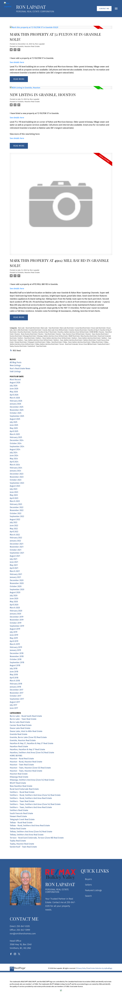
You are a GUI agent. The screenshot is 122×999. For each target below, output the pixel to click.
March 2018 (15, 681)
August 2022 (15, 519)
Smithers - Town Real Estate (22, 801)
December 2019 (16, 617)
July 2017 (13, 705)
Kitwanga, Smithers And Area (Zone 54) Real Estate (52, 336)
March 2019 (15, 644)
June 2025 (14, 425)
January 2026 (15, 404)
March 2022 (15, 535)
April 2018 (14, 678)
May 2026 (14, 392)
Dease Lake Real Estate (98, 328)
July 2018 (13, 668)
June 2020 (14, 598)
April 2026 (14, 395)
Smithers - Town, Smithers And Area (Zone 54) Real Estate (35, 340)
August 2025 (15, 419)
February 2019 (16, 647)
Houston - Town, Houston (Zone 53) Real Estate (70, 334)
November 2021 (16, 547)
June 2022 (14, 525)
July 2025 (13, 422)
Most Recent (15, 379)
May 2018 (14, 674)
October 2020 (15, 586)
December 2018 (16, 653)
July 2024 (13, 452)
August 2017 (15, 702)
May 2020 (14, 601)
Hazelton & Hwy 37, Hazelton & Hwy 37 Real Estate (31, 743)
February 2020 (16, 611)
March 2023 (15, 501)
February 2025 (16, 437)
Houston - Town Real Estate (46, 334)
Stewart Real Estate (21, 342)
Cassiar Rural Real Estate (82, 328)
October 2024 (15, 443)
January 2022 (15, 541)
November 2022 (16, 510)
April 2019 (14, 641)
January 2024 (15, 471)
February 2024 (16, 468)
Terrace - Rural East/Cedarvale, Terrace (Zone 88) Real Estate (78, 344)
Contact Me (104, 8)
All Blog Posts (15, 362)
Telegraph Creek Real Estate (37, 342)
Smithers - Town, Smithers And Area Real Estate (68, 340)
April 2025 (14, 431)
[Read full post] (61, 29)
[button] (104, 8)
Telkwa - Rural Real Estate (54, 342)
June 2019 (14, 635)
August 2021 (15, 556)
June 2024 (14, 455)
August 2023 (15, 486)
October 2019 (15, 623)
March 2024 (15, 465)
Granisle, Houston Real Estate (28, 46)
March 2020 (15, 608)
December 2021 (16, 544)
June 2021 (14, 562)
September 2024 (17, 446)
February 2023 (16, 504)
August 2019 (15, 629)
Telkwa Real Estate (97, 342)
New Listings (15, 365)
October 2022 (15, 513)
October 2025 (15, 413)
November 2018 (16, 656)
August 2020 (15, 592)
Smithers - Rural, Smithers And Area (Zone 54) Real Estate (53, 338)
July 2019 (13, 632)
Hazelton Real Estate (24, 332)
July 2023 (13, 489)
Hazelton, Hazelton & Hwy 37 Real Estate (44, 332)
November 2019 (16, 620)
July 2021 (13, 559)
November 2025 (16, 410)
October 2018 (15, 659)
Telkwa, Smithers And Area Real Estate (47, 344)
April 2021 (14, 568)
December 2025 (16, 407)
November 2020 (17, 583)
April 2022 (14, 531)
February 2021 (16, 574)
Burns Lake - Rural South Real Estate (29, 328)
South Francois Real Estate (21, 813)
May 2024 (14, 458)
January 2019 (15, 650)
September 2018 (17, 662)
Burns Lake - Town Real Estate (50, 328)
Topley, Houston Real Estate (18, 346)
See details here (17, 62)
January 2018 (15, 687)
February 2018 (16, 684)
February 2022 (16, 538)
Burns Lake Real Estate (67, 328)
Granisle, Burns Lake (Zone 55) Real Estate (55, 330)
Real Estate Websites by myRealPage (99, 968)
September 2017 (17, 699)
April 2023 (14, 498)
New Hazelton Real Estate (89, 336)
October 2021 (15, 550)
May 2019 (14, 638)
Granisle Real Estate (35, 330)
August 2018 (15, 665)
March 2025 (15, 434)
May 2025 (14, 428)
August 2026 (15, 382)
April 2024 (14, 462)
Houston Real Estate (16, 336)
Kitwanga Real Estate (29, 336)
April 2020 (14, 605)
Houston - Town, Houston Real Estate (97, 334)
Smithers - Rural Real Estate (26, 338)
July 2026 (13, 386)
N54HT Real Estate (74, 336)
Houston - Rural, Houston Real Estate (26, 334)
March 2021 (15, 571)
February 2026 (16, 401)
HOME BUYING (94, 332)
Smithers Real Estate (89, 340)
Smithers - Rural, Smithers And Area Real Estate (86, 338)
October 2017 (15, 696)
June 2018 (14, 671)
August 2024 (15, 449)
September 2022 (17, 516)
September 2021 (17, 553)
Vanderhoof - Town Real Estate (37, 346)
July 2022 (13, 522)
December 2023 (16, 474)
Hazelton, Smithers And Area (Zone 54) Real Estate (73, 332)
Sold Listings (15, 371)
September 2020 (17, 589)
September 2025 (17, 416)
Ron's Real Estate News (20, 368)
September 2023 (17, 483)
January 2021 (15, 577)
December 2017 (16, 690)
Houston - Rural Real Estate (22, 758)
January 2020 (15, 614)
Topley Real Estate (103, 344)
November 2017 (16, 693)
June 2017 (14, 708)
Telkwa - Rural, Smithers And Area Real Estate (77, 342)
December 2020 (16, 580)
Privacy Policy (81, 968)
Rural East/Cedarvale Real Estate (24, 789)
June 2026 (14, 388)
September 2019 (17, 626)
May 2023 (14, 495)
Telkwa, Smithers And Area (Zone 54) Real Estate (31, 831)
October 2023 (15, 480)
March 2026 (15, 398)
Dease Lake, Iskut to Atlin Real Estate (26, 731)
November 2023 (16, 477)
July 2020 (13, 595)
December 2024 (16, 440)
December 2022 (16, 507)
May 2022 (14, 528)
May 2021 (14, 565)
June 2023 (14, 492)
